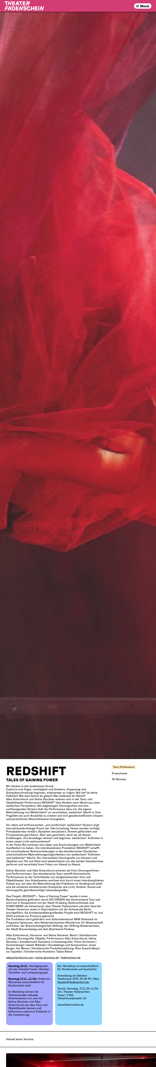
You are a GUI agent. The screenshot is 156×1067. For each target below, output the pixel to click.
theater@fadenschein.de (73, 982)
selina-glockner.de (47, 957)
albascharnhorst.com (19, 957)
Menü (144, 6)
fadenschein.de (70, 957)
